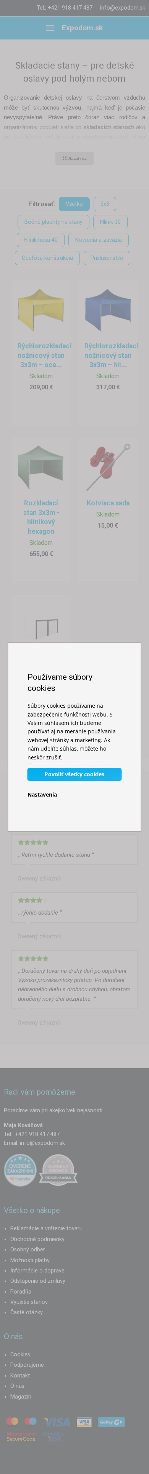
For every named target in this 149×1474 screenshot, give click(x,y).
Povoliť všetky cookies (74, 774)
